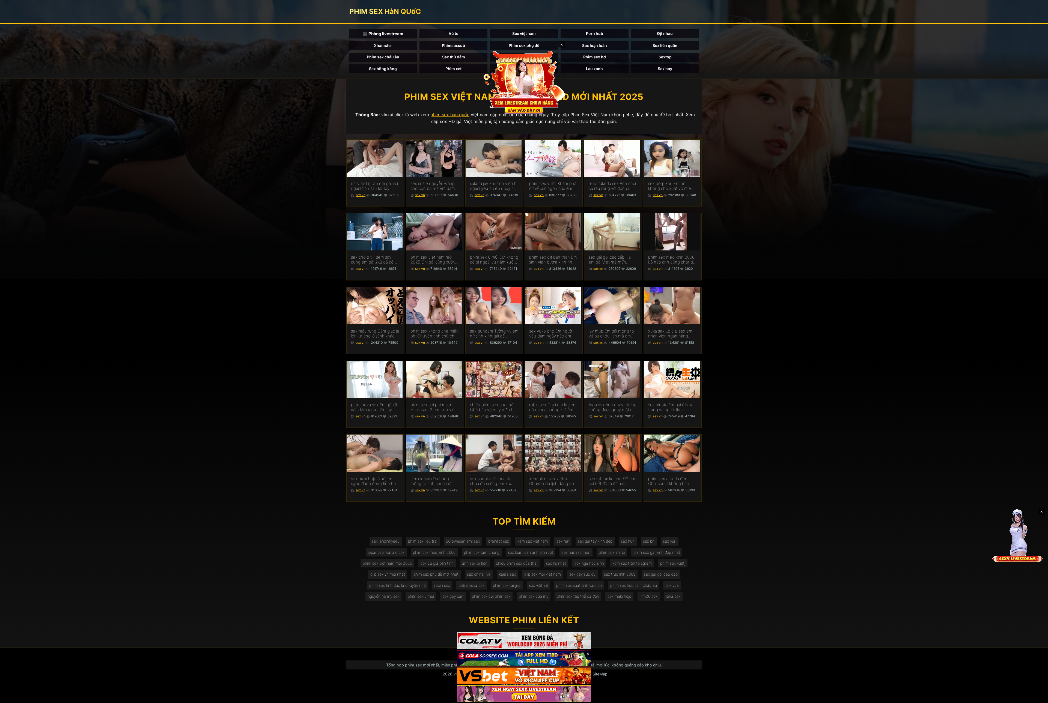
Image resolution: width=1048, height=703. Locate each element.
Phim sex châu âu (383, 57)
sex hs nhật (556, 563)
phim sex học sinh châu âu (633, 585)
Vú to (453, 33)
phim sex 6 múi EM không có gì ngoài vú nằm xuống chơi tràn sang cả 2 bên (494, 260)
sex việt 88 (538, 585)
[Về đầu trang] (1036, 696)
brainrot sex (498, 541)
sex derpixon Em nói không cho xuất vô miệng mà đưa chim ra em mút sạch (672, 186)
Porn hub (594, 33)
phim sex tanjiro (506, 585)
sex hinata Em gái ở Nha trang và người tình (670, 407)
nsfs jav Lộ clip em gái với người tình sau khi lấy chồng (374, 186)
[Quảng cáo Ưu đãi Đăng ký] (524, 658)
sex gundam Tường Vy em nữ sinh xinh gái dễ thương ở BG (494, 334)
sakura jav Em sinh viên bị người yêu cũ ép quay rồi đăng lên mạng (493, 186)
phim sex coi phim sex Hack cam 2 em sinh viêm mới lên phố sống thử (434, 407)
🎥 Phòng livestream (382, 33)
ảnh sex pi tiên (474, 563)
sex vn (360, 195)
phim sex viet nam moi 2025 (387, 563)
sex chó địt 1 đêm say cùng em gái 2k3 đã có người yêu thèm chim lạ (372, 260)
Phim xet (453, 68)
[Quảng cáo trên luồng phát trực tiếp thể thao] (524, 693)
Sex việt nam (524, 33)
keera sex (507, 574)
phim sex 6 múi (421, 596)
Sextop (665, 57)
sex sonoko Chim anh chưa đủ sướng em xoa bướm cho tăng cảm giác (493, 481)
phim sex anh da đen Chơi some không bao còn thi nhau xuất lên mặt (672, 481)
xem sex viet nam (532, 541)
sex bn (648, 541)
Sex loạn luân (594, 45)
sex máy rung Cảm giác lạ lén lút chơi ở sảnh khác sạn (375, 334)
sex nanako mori (576, 552)
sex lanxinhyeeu (386, 541)
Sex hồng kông (383, 68)
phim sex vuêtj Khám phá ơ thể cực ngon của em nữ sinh (552, 186)
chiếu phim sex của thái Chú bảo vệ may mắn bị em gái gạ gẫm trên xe (492, 407)
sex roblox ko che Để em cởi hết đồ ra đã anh (612, 481)
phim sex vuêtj (672, 563)
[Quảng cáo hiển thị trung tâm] (524, 82)
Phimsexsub (453, 45)
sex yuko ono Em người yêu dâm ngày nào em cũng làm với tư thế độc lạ (553, 334)
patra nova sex (471, 585)
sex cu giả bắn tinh (437, 563)
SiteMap (600, 674)
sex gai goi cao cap (661, 574)
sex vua (672, 585)
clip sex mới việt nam (542, 574)
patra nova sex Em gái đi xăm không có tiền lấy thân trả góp (374, 407)
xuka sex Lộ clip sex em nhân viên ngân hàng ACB (670, 334)
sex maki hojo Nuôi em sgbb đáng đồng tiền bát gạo (374, 481)
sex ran (562, 541)
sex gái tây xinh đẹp (595, 541)
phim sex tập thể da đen (578, 596)
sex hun (628, 541)
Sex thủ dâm (453, 57)
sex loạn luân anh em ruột (530, 552)
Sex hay (665, 68)
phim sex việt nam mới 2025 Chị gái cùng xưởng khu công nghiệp (433, 260)
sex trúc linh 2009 (619, 574)
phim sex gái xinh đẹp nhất (656, 552)
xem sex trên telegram (632, 563)
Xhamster (383, 45)
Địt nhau (665, 33)
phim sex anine (612, 552)
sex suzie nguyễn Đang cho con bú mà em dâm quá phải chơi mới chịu (432, 186)
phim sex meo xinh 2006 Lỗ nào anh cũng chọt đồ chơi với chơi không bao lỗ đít (672, 260)
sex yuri (669, 541)
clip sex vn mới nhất (387, 574)
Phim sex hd (594, 57)
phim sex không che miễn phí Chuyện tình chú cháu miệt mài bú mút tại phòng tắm (434, 334)
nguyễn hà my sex (383, 596)
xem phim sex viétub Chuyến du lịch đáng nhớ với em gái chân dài (552, 481)
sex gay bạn (452, 596)
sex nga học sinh (589, 563)
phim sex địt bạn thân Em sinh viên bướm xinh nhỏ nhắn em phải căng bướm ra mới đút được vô (553, 260)
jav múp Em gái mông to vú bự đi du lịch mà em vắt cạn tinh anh (611, 334)
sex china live (478, 574)
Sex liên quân (665, 45)
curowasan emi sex (463, 541)
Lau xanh (594, 68)
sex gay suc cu (582, 574)
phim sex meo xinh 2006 (434, 552)
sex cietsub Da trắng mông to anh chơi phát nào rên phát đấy (431, 481)
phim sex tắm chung (481, 552)
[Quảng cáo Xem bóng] (524, 640)
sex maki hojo (619, 596)
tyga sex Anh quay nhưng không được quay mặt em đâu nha (612, 407)
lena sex (673, 596)
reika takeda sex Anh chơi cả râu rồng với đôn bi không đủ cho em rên (612, 186)
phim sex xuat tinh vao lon (579, 585)
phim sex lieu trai (422, 541)
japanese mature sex (386, 552)
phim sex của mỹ (533, 596)
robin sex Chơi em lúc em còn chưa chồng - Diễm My (553, 407)
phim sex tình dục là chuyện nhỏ (397, 585)
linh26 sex (648, 596)
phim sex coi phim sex (491, 596)
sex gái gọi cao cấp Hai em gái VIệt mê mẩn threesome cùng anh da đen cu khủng (611, 260)
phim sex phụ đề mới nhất (435, 574)
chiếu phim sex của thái (516, 563)
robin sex (442, 585)
